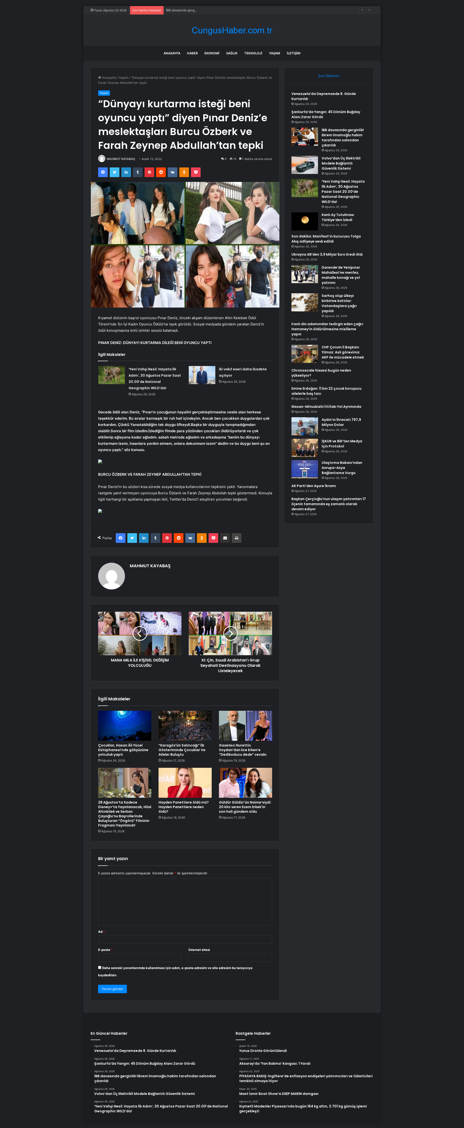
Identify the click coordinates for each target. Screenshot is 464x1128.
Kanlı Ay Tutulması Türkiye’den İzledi (338, 217)
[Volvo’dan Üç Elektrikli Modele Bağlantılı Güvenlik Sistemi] (304, 165)
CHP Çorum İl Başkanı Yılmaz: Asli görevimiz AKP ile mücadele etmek (343, 352)
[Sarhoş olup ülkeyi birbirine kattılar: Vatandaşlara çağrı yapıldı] (304, 302)
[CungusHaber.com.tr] (232, 30)
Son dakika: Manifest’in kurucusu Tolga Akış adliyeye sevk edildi (326, 239)
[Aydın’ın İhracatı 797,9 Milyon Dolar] (304, 426)
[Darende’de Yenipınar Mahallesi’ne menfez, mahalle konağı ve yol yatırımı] (304, 274)
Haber (192, 53)
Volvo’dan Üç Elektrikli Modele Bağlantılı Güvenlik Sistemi (341, 163)
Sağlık (232, 53)
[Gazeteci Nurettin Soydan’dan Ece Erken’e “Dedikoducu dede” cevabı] (245, 726)
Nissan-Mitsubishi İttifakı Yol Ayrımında (326, 406)
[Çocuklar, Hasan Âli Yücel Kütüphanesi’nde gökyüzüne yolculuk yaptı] (124, 726)
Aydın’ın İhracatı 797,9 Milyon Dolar (341, 422)
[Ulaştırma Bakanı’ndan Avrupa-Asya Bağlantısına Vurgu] (304, 469)
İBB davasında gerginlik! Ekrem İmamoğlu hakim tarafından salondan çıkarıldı (222, 10)
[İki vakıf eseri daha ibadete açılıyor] (202, 375)
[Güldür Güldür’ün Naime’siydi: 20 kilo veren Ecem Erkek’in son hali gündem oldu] (245, 783)
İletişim (293, 53)
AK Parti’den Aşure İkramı (313, 485)
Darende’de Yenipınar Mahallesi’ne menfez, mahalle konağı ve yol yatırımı (341, 275)
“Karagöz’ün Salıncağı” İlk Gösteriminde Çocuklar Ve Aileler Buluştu (182, 750)
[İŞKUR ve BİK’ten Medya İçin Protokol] (304, 448)
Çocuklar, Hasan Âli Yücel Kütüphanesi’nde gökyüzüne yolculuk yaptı (123, 750)
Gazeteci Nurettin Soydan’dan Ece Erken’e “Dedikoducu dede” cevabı (243, 750)
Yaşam (274, 53)
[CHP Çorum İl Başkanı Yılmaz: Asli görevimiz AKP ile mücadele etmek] (304, 354)
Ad (101, 932)
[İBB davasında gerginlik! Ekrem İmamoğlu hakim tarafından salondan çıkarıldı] (304, 137)
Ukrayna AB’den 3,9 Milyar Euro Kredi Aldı (327, 254)
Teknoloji (253, 53)
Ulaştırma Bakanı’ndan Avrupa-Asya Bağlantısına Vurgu (342, 467)
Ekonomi (211, 53)
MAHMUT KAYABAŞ (121, 159)
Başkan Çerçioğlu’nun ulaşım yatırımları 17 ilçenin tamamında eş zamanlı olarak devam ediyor (328, 503)
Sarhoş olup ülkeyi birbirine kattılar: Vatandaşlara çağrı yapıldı (339, 303)
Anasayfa (172, 53)
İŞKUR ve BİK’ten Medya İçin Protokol (342, 444)
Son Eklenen (329, 75)
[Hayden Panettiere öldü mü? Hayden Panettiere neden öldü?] (185, 783)
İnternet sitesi (199, 950)
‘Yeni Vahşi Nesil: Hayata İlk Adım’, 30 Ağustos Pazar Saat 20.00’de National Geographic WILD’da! (343, 191)
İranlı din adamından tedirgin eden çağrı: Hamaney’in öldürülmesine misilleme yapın (327, 329)
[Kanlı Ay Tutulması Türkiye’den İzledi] (304, 221)
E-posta (105, 950)
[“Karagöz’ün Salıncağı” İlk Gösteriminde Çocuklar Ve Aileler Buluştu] (185, 726)
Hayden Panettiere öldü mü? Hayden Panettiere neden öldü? (184, 807)
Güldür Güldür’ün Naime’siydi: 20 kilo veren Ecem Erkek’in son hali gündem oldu (245, 807)
